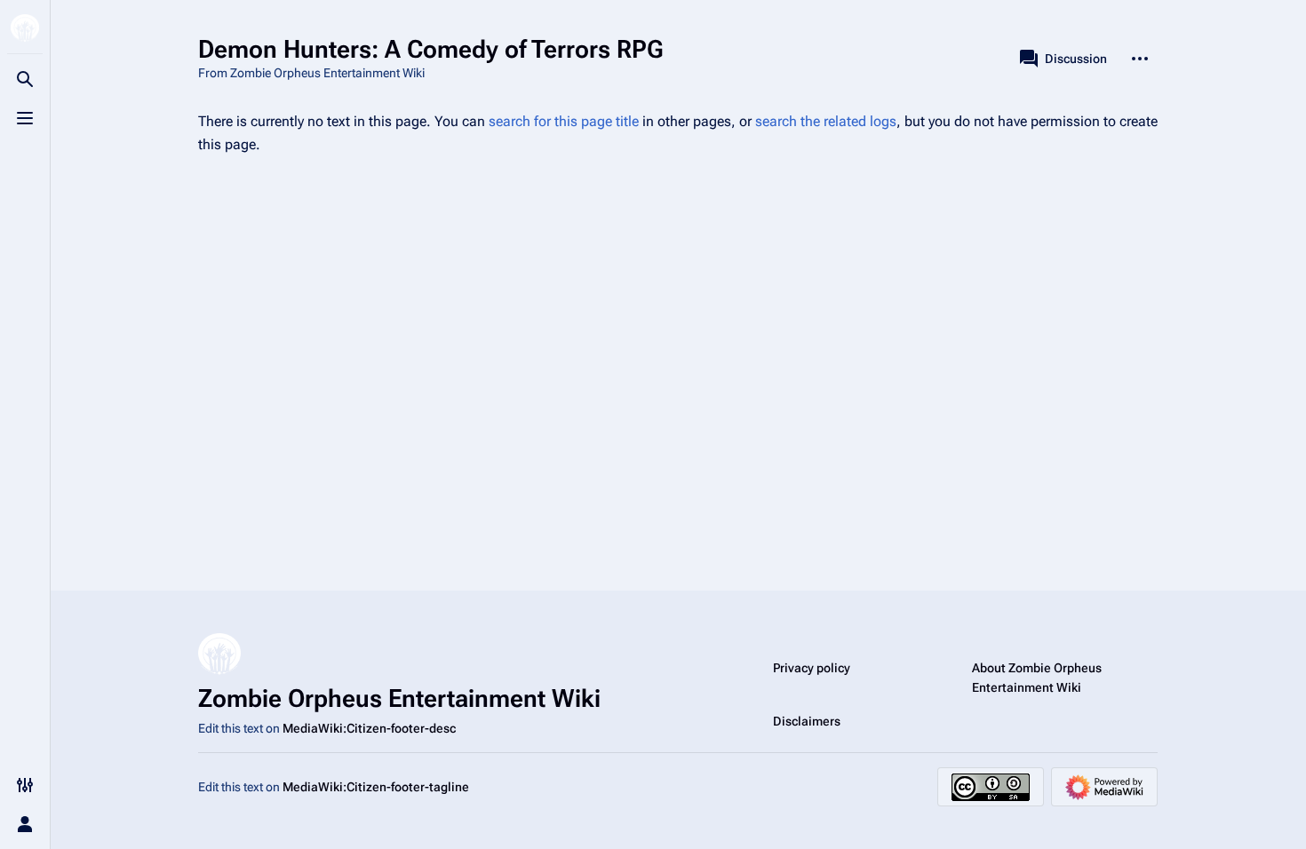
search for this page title (564, 121)
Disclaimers (806, 721)
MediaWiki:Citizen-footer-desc (369, 728)
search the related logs (825, 121)
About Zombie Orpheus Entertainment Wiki (1037, 677)
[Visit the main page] (25, 28)
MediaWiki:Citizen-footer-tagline (376, 787)
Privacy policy (811, 668)
